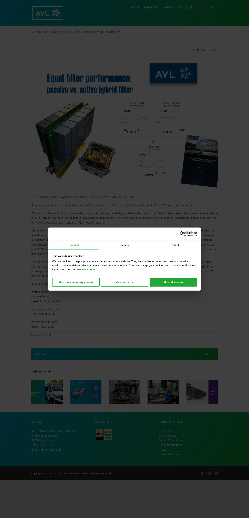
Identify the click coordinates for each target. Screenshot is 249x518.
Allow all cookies (173, 282)
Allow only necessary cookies (75, 282)
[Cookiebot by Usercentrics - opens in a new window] (182, 233)
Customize (122, 282)
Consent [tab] (74, 244)
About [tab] (175, 244)
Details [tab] (124, 244)
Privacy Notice (85, 269)
